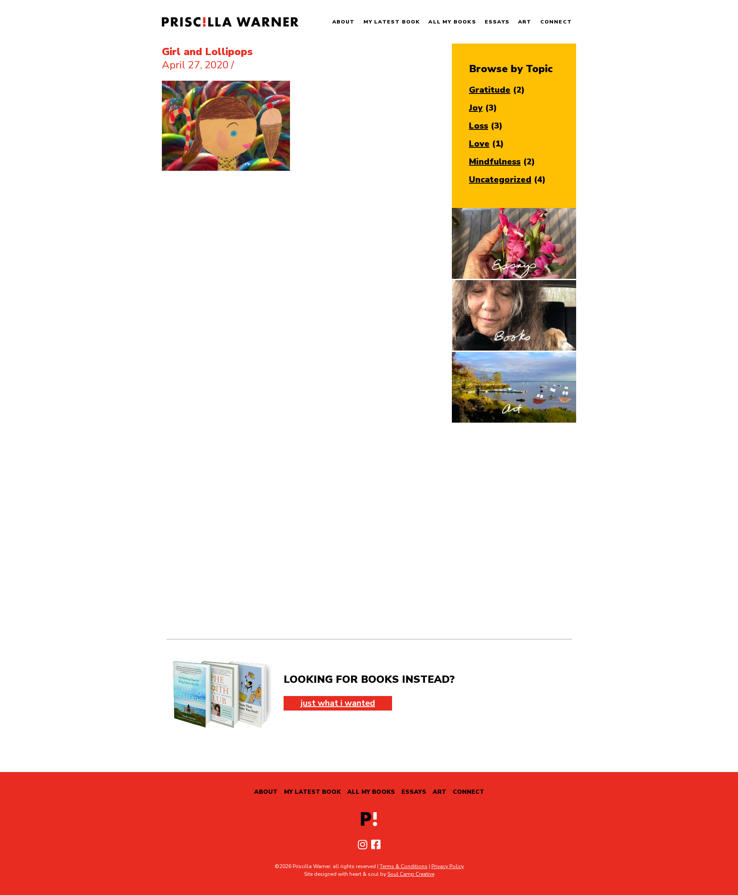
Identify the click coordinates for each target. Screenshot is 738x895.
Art (525, 21)
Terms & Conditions (404, 866)
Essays (497, 21)
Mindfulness (495, 161)
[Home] (230, 22)
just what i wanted (338, 703)
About (343, 21)
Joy (476, 108)
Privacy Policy (447, 866)
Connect (556, 21)
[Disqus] (369, 531)
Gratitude (489, 90)
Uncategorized (500, 179)
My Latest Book (391, 21)
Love (479, 143)
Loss (478, 126)
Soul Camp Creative (410, 874)
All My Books (452, 21)
